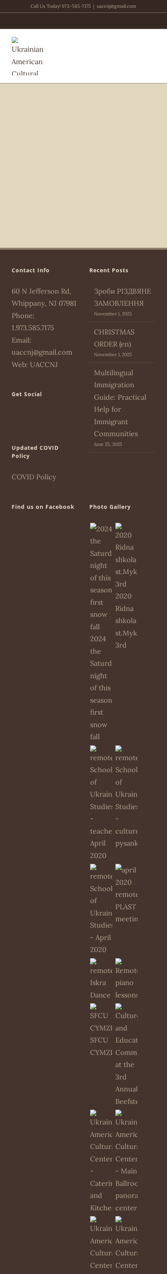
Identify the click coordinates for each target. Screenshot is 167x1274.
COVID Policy (34, 476)
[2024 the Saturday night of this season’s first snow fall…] (101, 633)
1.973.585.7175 (33, 327)
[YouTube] (35, 415)
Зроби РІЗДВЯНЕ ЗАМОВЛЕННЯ (122, 297)
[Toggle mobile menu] (152, 41)
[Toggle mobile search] (138, 41)
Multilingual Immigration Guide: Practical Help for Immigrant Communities (120, 403)
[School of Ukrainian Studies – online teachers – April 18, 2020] (101, 803)
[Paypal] (25, 415)
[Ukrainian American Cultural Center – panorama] (126, 1162)
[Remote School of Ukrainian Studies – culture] (126, 797)
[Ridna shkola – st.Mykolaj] (126, 587)
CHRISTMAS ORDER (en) (114, 338)
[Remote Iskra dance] (101, 979)
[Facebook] (14, 415)
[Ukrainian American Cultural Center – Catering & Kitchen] (101, 1162)
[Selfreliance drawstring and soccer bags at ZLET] (101, 1031)
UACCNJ (44, 364)
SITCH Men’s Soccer (83, 141)
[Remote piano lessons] (126, 979)
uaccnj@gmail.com (116, 6)
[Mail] (46, 415)
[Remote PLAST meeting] (126, 894)
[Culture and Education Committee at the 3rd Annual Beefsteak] (126, 1055)
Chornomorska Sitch (84, 159)
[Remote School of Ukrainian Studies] (101, 910)
